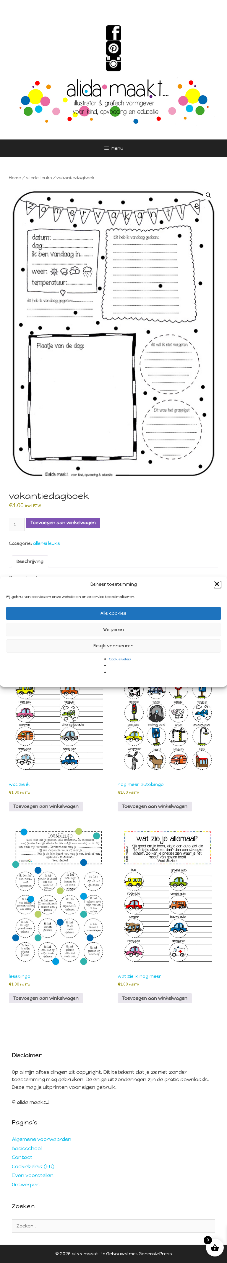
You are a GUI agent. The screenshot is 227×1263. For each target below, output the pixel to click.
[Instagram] (113, 63)
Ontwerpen (26, 1184)
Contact (22, 1157)
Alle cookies (113, 613)
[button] (217, 584)
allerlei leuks (39, 177)
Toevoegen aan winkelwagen (63, 522)
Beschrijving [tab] (30, 561)
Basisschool (27, 1148)
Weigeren (113, 629)
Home (15, 177)
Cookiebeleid (120, 659)
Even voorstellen (32, 1175)
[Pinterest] (113, 48)
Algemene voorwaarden (41, 1139)
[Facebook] (113, 33)
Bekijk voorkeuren (113, 646)
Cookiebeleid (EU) (33, 1166)
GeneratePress (155, 1253)
